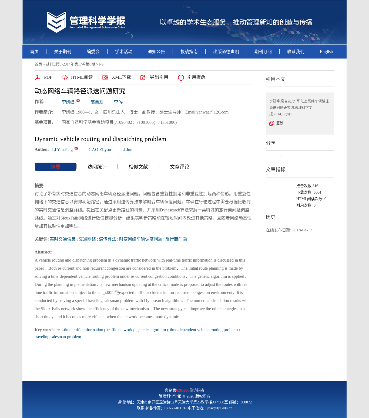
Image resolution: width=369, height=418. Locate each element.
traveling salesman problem (58, 336)
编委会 (93, 51)
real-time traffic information (79, 329)
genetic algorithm (150, 329)
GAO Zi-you (100, 149)
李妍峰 (68, 102)
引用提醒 (196, 77)
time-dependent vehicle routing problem (203, 329)
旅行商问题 (176, 239)
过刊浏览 (53, 64)
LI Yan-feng (62, 149)
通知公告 (156, 51)
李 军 (118, 102)
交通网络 (87, 239)
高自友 (96, 102)
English (326, 51)
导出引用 (159, 77)
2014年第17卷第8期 (79, 64)
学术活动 (123, 51)
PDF (48, 77)
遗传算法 (107, 239)
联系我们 (295, 51)
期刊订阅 (263, 51)
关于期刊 (62, 51)
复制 (280, 123)
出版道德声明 (226, 51)
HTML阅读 (82, 77)
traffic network (119, 329)
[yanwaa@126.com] (78, 100)
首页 (34, 51)
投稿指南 (189, 51)
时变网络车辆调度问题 (140, 239)
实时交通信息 (63, 239)
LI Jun (126, 149)
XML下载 (121, 77)
